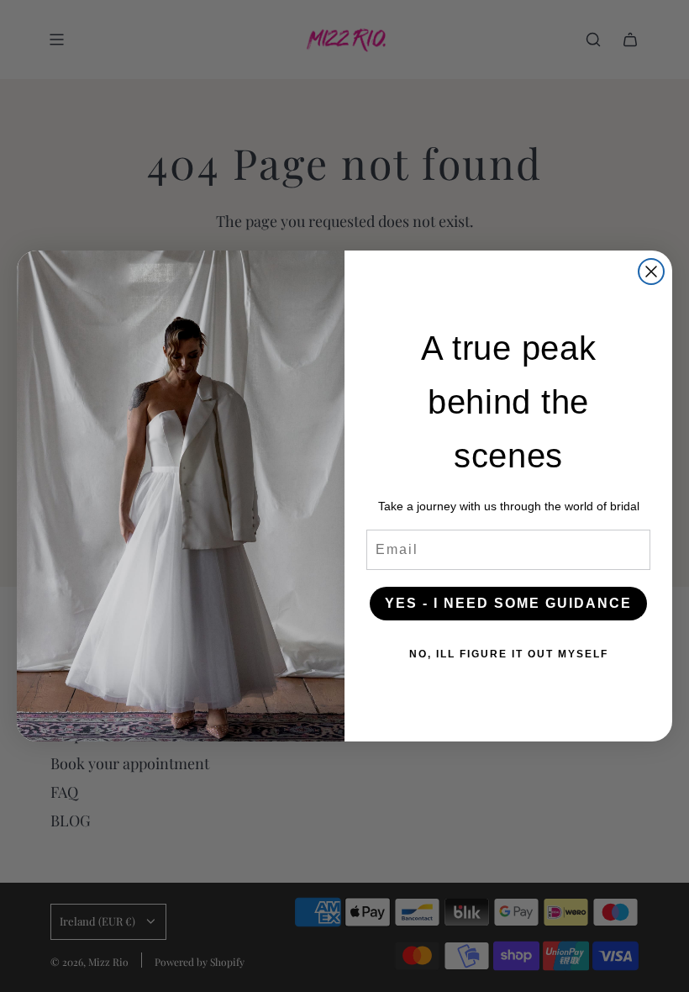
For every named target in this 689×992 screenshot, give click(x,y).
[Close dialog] (651, 271)
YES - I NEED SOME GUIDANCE (508, 603)
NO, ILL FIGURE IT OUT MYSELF (508, 654)
